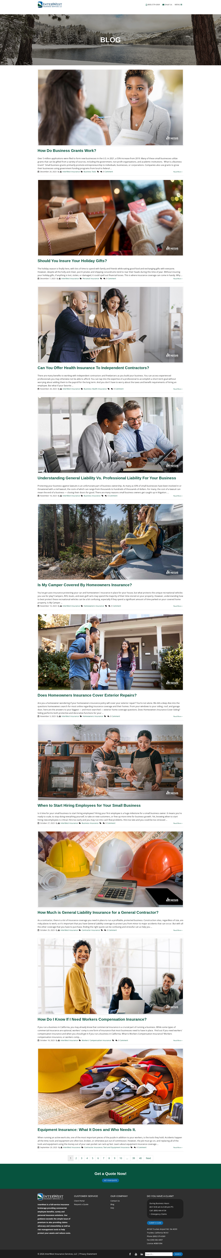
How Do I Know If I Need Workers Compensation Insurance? (92, 1019)
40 (140, 1158)
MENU (178, 4)
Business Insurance (92, 496)
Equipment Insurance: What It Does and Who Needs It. (87, 1130)
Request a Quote (81, 1204)
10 (120, 1158)
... (127, 1158)
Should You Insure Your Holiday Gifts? (72, 261)
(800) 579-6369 (153, 4)
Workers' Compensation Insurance (96, 1040)
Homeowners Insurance (94, 606)
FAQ (112, 1208)
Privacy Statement (88, 1254)
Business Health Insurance (95, 389)
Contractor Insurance (91, 930)
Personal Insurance (91, 278)
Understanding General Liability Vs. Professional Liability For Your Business (107, 478)
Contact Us (115, 1201)
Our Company (119, 1196)
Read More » (177, 172)
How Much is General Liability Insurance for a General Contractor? (98, 912)
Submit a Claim (155, 1223)
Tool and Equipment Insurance (116, 1147)
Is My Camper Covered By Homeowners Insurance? (85, 585)
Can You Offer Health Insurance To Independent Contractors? (93, 368)
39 (133, 1158)
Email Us (168, 4)
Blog (112, 1204)
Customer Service (86, 1196)
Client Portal (79, 1201)
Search (178, 1254)
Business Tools (90, 171)
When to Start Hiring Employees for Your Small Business (89, 805)
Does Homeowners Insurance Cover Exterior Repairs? (87, 695)
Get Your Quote (110, 1180)
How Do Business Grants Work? (67, 150)
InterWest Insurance (71, 171)
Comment (109, 171)
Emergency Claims (159, 1214)
